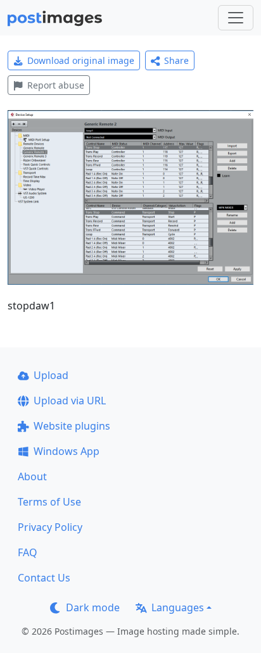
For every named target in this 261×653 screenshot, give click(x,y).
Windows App (66, 451)
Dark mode (93, 607)
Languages (177, 607)
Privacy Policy (50, 527)
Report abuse (55, 85)
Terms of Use (49, 502)
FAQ (27, 552)
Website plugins (72, 426)
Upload (51, 375)
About (32, 476)
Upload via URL (70, 400)
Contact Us (44, 578)
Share (176, 60)
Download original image (80, 60)
